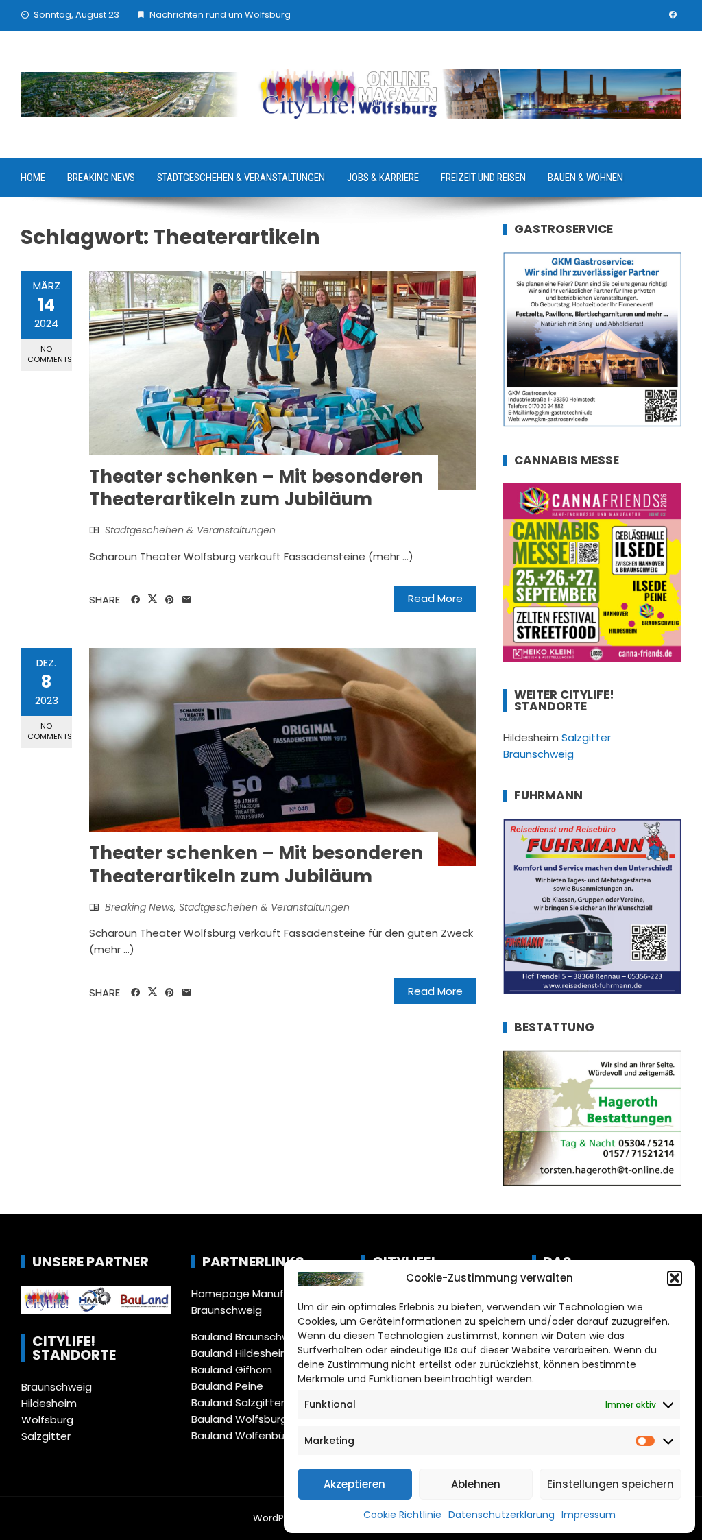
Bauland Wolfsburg (239, 1419)
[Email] (186, 600)
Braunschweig (56, 1387)
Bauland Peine (227, 1386)
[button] (674, 1278)
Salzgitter (46, 1436)
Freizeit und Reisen (483, 177)
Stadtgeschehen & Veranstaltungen (241, 177)
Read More (435, 598)
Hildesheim (49, 1403)
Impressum (588, 1514)
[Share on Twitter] (152, 599)
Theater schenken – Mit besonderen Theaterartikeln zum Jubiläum (256, 488)
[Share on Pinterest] (169, 600)
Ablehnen (475, 1484)
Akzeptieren (354, 1484)
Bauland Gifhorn (231, 1369)
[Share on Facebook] (135, 600)
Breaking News (101, 177)
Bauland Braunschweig (248, 1337)
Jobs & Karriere (383, 177)
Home (33, 177)
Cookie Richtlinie (402, 1514)
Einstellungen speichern (610, 1484)
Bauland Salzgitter (238, 1402)
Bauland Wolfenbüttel (247, 1435)
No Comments (49, 354)
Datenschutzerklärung (501, 1514)
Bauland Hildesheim (241, 1353)
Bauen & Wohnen (585, 177)
